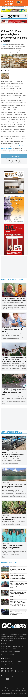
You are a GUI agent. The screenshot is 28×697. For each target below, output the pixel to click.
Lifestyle (20, 646)
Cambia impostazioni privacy (17, 664)
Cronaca (24, 26)
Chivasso (3, 44)
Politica (15, 646)
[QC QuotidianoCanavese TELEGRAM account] (22, 671)
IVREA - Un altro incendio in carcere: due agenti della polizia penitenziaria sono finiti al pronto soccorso (13, 454)
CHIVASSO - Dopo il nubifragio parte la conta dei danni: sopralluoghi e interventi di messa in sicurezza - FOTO (14, 359)
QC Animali (16, 649)
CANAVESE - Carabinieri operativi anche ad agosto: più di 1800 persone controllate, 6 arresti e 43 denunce (18, 594)
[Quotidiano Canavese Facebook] (8, 671)
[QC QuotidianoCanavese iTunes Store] (7, 678)
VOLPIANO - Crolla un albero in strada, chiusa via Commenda (14, 518)
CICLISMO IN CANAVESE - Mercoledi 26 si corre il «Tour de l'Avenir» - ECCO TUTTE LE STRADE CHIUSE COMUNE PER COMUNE (18, 604)
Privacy (13, 661)
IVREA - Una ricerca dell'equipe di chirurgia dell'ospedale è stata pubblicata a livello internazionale (12, 547)
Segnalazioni (10, 654)
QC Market (4, 651)
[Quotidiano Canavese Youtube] (15, 671)
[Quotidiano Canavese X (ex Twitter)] (5, 671)
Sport (10, 651)
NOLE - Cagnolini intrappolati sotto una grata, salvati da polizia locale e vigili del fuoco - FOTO (18, 577)
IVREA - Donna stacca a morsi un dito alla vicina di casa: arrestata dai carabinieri (18, 613)
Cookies (19, 661)
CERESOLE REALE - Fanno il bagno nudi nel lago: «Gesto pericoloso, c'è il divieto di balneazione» (14, 486)
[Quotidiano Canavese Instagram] (12, 671)
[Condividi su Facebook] (9, 161)
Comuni (3, 654)
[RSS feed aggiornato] (2, 671)
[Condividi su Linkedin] (16, 161)
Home (3, 646)
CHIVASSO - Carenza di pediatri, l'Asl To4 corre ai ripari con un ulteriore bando (13, 329)
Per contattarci (5, 661)
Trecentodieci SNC (10, 693)
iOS (6, 640)
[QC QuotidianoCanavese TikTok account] (19, 671)
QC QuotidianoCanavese (17, 687)
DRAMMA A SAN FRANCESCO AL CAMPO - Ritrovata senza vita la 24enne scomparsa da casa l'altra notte (18, 585)
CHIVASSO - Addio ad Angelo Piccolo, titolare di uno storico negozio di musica (14, 299)
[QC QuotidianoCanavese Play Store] (2, 678)
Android (11, 640)
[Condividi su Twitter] (12, 161)
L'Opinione (17, 651)
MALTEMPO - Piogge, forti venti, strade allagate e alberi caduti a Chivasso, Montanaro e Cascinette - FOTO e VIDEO (14, 391)
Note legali (4, 664)
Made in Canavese (6, 649)
